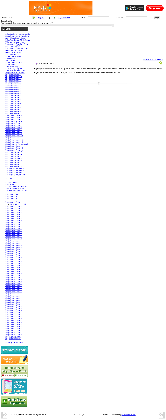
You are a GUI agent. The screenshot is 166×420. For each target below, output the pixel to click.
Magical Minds (10, 184)
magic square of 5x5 (12, 46)
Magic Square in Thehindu (15, 73)
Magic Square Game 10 (13, 220)
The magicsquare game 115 (15, 168)
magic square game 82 (13, 99)
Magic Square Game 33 (13, 267)
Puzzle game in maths (13, 56)
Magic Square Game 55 (13, 312)
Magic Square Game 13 (13, 227)
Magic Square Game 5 (13, 210)
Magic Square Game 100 (14, 136)
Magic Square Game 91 (13, 117)
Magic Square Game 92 (13, 119)
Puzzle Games (10, 64)
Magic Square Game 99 (13, 134)
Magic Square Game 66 (13, 335)
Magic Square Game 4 (13, 208)
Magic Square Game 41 (13, 284)
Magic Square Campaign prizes (16, 48)
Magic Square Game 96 (13, 128)
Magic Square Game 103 (14, 142)
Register (41, 18)
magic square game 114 (13, 166)
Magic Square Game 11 (13, 222)
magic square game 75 (13, 85)
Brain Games (10, 60)
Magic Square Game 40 (13, 282)
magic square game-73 (13, 81)
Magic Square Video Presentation (17, 36)
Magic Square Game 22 (13, 245)
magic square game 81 (13, 97)
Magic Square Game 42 (13, 286)
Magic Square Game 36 (13, 273)
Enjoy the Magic (11, 182)
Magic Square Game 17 (13, 235)
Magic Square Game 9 (13, 218)
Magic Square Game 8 (13, 216)
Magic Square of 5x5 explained (16, 144)
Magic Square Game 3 (13, 206)
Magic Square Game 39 (13, 280)
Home (76, 415)
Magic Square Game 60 (13, 322)
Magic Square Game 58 (13, 318)
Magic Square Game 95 (13, 126)
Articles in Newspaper (13, 66)
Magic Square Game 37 (13, 275)
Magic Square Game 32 (13, 265)
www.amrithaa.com (129, 415)
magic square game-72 (13, 79)
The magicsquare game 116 (15, 170)
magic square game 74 (13, 83)
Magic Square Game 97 (13, 130)
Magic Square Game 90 (13, 115)
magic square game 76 (13, 87)
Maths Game (10, 58)
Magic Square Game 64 (13, 330)
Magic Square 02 (11, 198)
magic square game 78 (13, 91)
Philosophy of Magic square (15, 42)
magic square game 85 (13, 105)
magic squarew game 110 (14, 158)
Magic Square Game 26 (13, 253)
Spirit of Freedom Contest (14, 188)
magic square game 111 (13, 160)
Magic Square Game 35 (13, 271)
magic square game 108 (13, 154)
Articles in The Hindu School (15, 71)
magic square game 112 (13, 162)
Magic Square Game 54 (13, 310)
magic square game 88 (13, 111)
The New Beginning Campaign (16, 190)
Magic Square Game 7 (13, 214)
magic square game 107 (13, 152)
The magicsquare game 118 (15, 174)
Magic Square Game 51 (13, 304)
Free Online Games (12, 54)
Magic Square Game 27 (13, 255)
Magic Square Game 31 (13, 263)
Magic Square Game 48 (13, 298)
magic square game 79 (13, 93)
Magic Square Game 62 (13, 326)
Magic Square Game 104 (14, 146)
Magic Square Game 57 (13, 316)
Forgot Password (64, 18)
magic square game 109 (13, 156)
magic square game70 (13, 75)
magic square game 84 (13, 103)
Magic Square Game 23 (13, 247)
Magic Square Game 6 (13, 212)
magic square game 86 (13, 107)
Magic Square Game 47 (13, 296)
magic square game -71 (13, 77)
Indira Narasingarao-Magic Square (17, 40)
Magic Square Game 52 (13, 306)
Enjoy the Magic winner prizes (16, 186)
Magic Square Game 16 (13, 233)
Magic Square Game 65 (13, 333)
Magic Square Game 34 (13, 269)
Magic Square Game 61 (13, 324)
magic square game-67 (18, 204)
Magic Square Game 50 (13, 302)
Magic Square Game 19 (13, 239)
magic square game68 (13, 337)
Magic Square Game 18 (13, 237)
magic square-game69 (13, 339)
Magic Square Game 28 (13, 257)
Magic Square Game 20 (13, 241)
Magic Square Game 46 (13, 294)
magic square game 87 (13, 109)
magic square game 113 (13, 164)
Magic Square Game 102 (14, 140)
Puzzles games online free (14, 342)
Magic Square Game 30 (13, 261)
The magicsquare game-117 (15, 172)
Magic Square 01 (11, 196)
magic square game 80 (13, 95)
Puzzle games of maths (13, 62)
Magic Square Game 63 (13, 328)
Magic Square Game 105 (14, 148)
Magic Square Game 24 (13, 249)
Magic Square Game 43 (13, 288)
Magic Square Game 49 (13, 300)
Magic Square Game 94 (13, 124)
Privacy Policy (83, 415)
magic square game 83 (13, 101)
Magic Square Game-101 (14, 138)
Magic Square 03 (11, 194)
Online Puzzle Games (13, 52)
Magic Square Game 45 (13, 292)
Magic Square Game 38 (13, 277)
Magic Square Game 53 (13, 308)
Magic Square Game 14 (13, 229)
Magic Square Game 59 (13, 320)
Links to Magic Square (13, 69)
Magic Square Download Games (17, 44)
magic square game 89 (13, 113)
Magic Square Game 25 (13, 251)
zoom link (9, 178)
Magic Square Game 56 (13, 314)
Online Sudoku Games (13, 50)
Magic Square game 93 (13, 121)
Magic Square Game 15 (13, 231)
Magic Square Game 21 (13, 243)
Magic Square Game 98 (13, 132)
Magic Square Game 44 (13, 290)
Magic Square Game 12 (13, 225)
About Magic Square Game (15, 38)
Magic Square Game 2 (13, 202)
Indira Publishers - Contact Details (17, 34)
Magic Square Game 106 (14, 150)
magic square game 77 (13, 89)
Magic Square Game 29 (13, 259)
